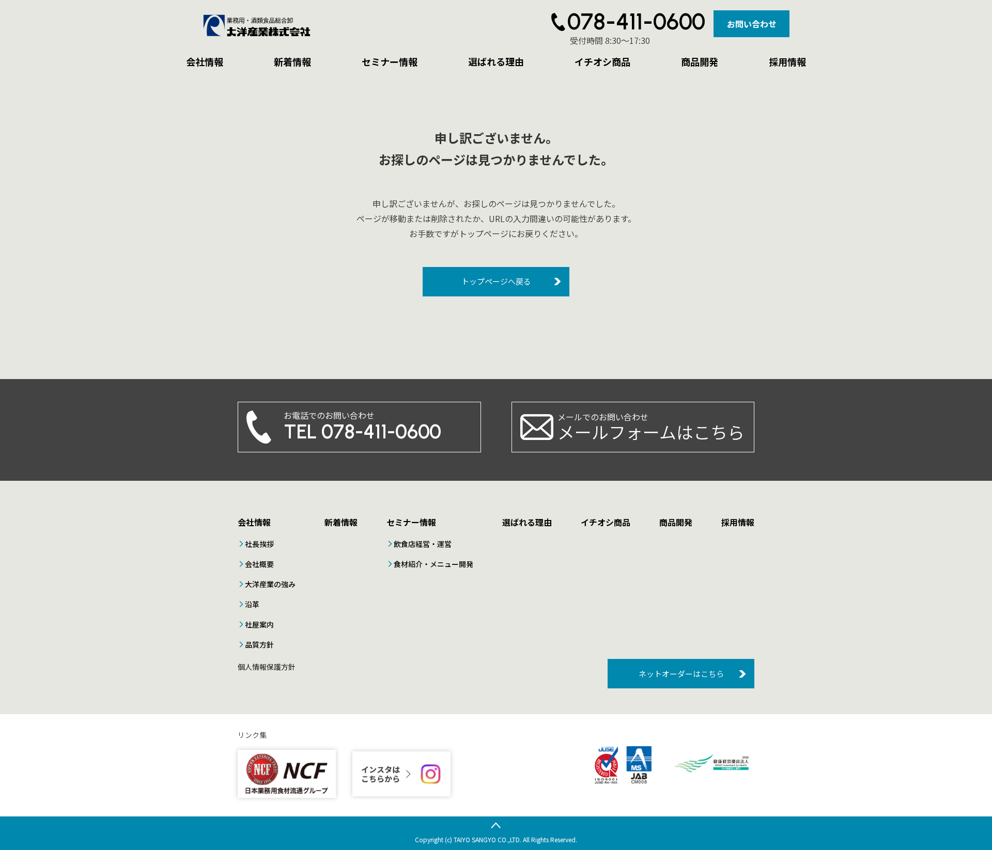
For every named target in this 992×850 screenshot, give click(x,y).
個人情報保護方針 (267, 667)
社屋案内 (259, 624)
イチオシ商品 (602, 61)
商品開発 (699, 61)
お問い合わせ (752, 24)
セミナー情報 (389, 61)
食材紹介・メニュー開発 (433, 564)
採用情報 (787, 61)
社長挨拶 (259, 544)
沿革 (252, 604)
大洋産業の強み (270, 584)
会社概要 (259, 564)
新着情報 (292, 61)
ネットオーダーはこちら (681, 673)
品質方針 (259, 644)
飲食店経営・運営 (423, 544)
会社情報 (204, 61)
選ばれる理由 (496, 61)
